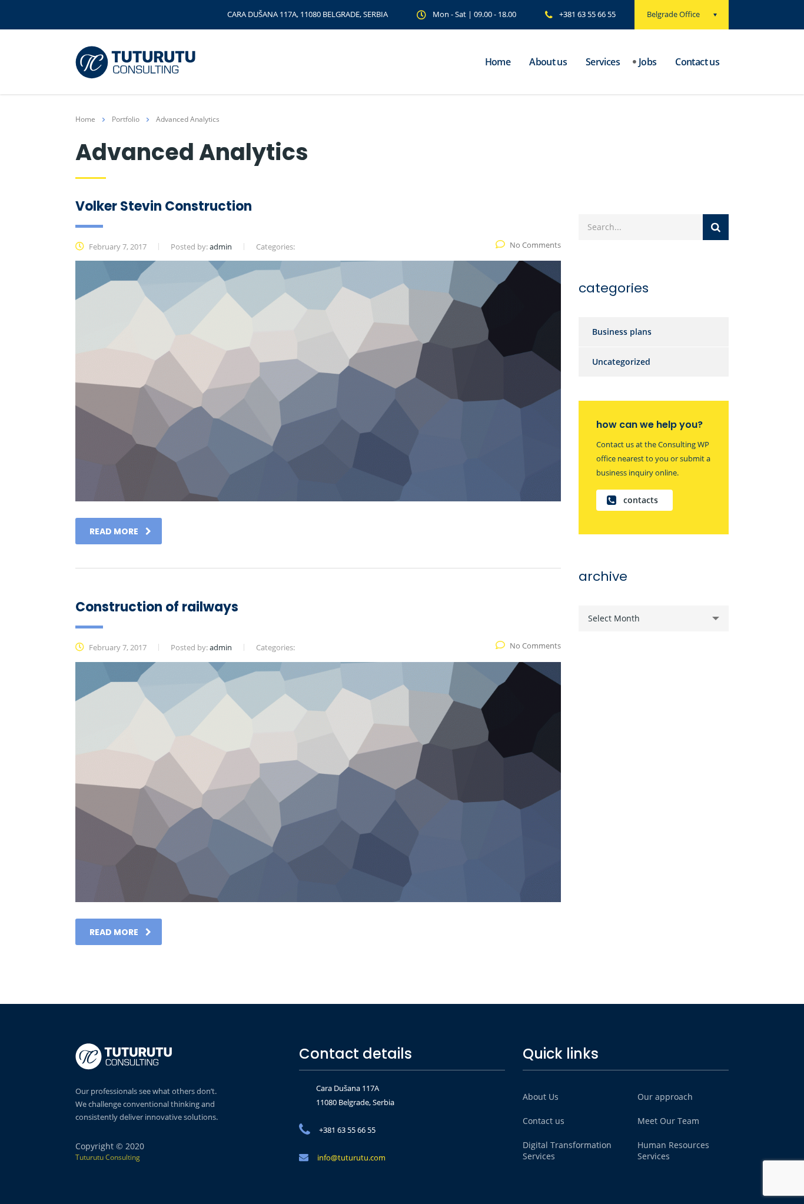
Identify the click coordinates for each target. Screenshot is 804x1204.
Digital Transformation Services (567, 1150)
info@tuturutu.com (351, 1157)
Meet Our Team (668, 1120)
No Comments (535, 245)
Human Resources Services (673, 1150)
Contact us (697, 61)
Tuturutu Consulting (107, 1157)
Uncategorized (621, 361)
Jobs (647, 61)
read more (113, 531)
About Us (541, 1096)
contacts (640, 499)
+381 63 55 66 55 (587, 14)
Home (497, 61)
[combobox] (654, 618)
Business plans (622, 331)
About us (548, 61)
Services (603, 61)
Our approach (665, 1096)
